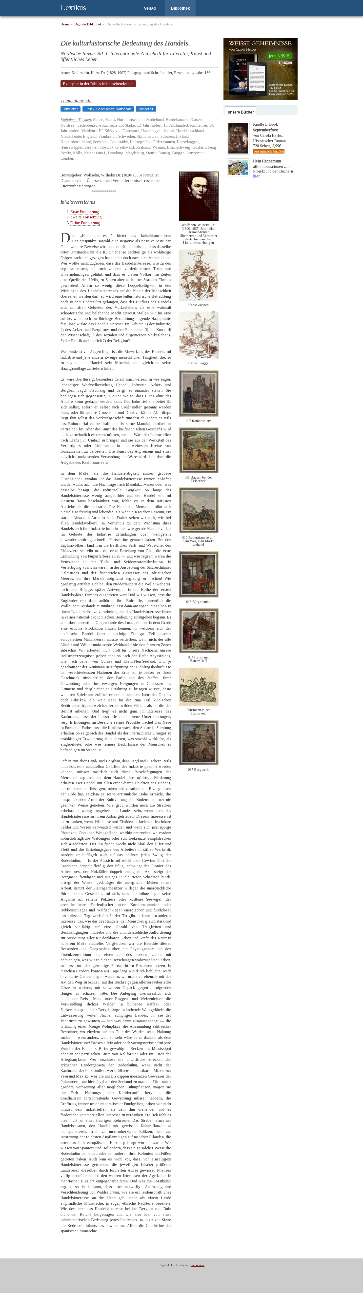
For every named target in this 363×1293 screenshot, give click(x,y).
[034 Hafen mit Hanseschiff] (199, 652)
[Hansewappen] (199, 299)
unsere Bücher (241, 112)
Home (65, 24)
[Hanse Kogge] (199, 358)
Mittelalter (70, 109)
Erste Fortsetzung (84, 212)
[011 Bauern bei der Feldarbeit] (199, 472)
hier (256, 176)
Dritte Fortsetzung (85, 223)
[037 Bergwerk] (199, 764)
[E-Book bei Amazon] (260, 98)
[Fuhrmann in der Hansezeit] (199, 704)
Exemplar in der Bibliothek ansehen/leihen (98, 84)
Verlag (150, 8)
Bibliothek (180, 8)
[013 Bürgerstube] (199, 596)
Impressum (197, 1265)
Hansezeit (146, 109)
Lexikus (73, 7)
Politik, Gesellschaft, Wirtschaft (108, 109)
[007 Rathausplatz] (199, 415)
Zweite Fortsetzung (86, 217)
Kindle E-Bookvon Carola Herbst (268, 129)
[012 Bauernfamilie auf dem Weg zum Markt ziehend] (199, 532)
